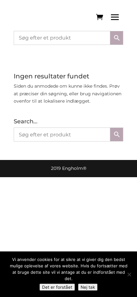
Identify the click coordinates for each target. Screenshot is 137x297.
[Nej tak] (129, 274)
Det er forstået (57, 287)
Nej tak (88, 287)
